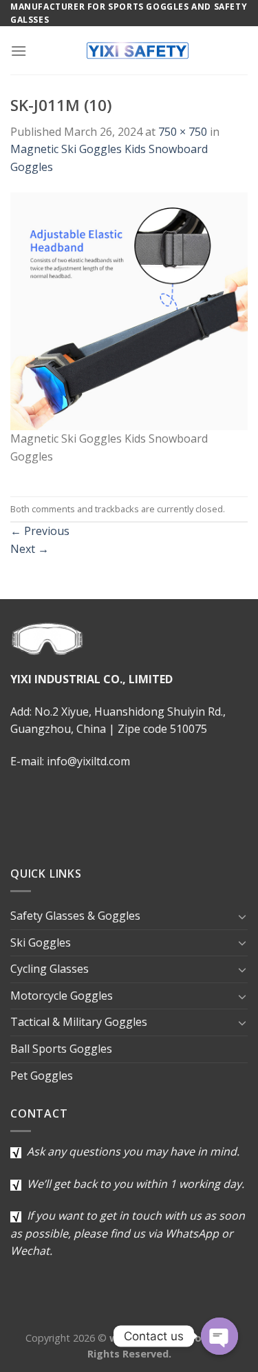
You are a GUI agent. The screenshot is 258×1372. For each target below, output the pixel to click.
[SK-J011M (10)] (129, 310)
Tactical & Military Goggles (78, 1021)
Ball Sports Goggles (61, 1048)
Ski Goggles (40, 942)
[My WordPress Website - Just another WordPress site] (137, 50)
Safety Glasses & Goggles (75, 915)
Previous (39, 530)
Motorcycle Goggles (61, 995)
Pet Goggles (41, 1075)
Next (29, 548)
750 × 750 (182, 131)
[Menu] (18, 51)
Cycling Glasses (49, 968)
